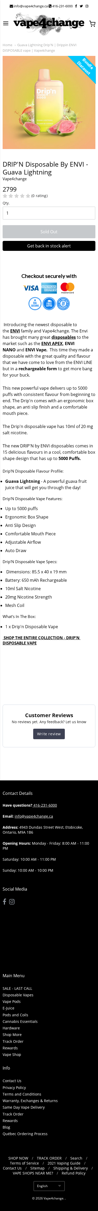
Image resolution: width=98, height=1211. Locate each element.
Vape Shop (12, 1054)
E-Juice (8, 1008)
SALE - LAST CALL (17, 988)
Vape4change (54, 1198)
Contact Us (12, 1080)
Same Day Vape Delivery (24, 1107)
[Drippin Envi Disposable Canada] (3, 637)
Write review (49, 733)
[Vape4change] (49, 24)
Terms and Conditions (22, 1094)
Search (76, 1158)
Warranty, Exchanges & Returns (30, 1100)
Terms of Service (24, 1163)
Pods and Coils (15, 1014)
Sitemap (37, 1168)
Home (7, 45)
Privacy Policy (14, 1087)
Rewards (10, 1047)
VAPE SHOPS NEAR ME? (33, 1173)
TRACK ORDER (49, 1158)
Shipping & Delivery (70, 1168)
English (42, 1186)
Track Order (13, 1041)
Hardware (11, 1027)
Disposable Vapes (18, 994)
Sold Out (49, 232)
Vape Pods (12, 1001)
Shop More (12, 1034)
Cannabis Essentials (20, 1021)
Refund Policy (73, 1173)
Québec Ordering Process (25, 1133)
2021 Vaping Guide (64, 1163)
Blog (6, 1127)
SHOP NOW (18, 1158)
